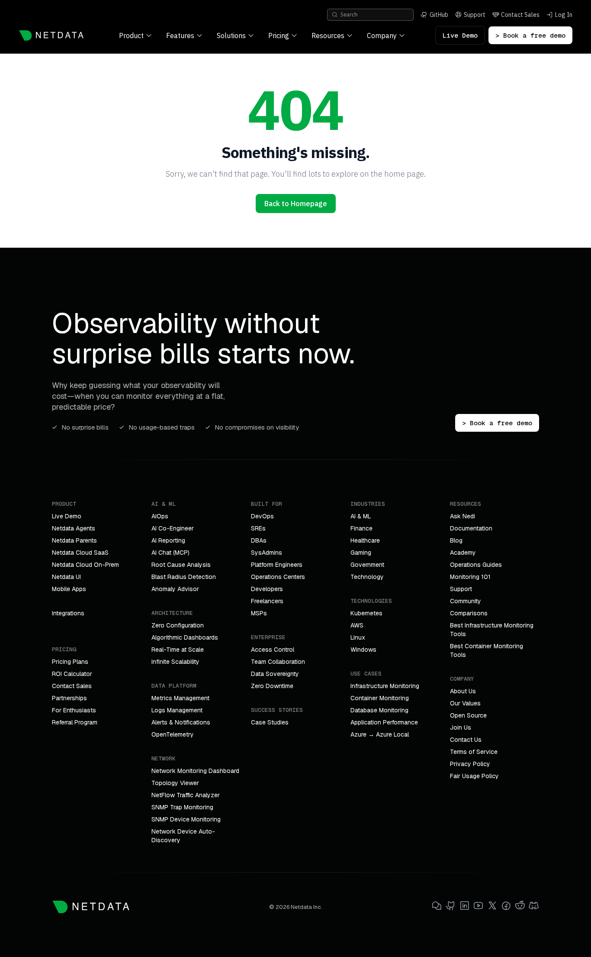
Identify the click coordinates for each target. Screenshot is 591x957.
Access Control (272, 649)
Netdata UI (66, 577)
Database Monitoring (379, 710)
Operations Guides (476, 565)
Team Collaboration (278, 662)
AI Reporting (168, 540)
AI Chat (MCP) (170, 552)
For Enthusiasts (74, 710)
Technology (367, 577)
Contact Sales (72, 686)
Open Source (468, 715)
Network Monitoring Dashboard (195, 771)
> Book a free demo (530, 35)
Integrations (68, 613)
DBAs (259, 540)
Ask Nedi (462, 516)
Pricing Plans (70, 662)
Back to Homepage (295, 203)
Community (465, 601)
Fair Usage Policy (474, 776)
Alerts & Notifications (180, 722)
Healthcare (365, 540)
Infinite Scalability (175, 662)
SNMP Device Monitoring (186, 819)
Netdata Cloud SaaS (80, 552)
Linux (357, 637)
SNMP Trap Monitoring (182, 807)
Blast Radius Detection (183, 577)
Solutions (231, 35)
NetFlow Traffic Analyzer (185, 795)
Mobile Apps (69, 589)
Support (461, 589)
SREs (258, 528)
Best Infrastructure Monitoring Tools (491, 629)
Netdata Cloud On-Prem (85, 565)
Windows (363, 649)
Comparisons (469, 613)
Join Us (460, 727)
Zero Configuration (177, 625)
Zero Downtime (272, 686)
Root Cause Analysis (181, 565)
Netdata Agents (73, 528)
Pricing (278, 35)
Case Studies (270, 722)
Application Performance (384, 722)
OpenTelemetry (172, 734)
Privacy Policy (470, 764)
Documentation (471, 528)
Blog (456, 540)
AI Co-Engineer (172, 528)
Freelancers (267, 601)
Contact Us (466, 740)
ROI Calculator (72, 674)
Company (382, 35)
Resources (328, 35)
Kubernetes (366, 613)
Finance (361, 528)
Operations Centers (278, 577)
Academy (463, 552)
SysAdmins (266, 552)
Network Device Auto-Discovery (183, 836)
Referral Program (74, 722)
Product (131, 35)
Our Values (465, 703)
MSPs (259, 613)
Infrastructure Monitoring (384, 686)
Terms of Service (474, 752)
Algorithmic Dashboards (184, 637)
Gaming (360, 552)
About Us (463, 691)
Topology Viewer (175, 783)
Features (180, 35)
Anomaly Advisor (175, 589)
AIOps (159, 516)
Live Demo (460, 35)
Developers (267, 589)
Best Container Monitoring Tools (486, 650)
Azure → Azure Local (379, 734)
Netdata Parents (74, 540)
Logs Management (176, 710)
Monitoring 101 (470, 577)
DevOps (262, 516)
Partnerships (69, 698)
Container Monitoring (379, 698)
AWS (356, 625)
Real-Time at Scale (177, 649)
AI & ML (360, 516)
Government (367, 565)
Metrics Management (180, 698)
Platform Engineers (276, 565)
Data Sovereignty (275, 674)
